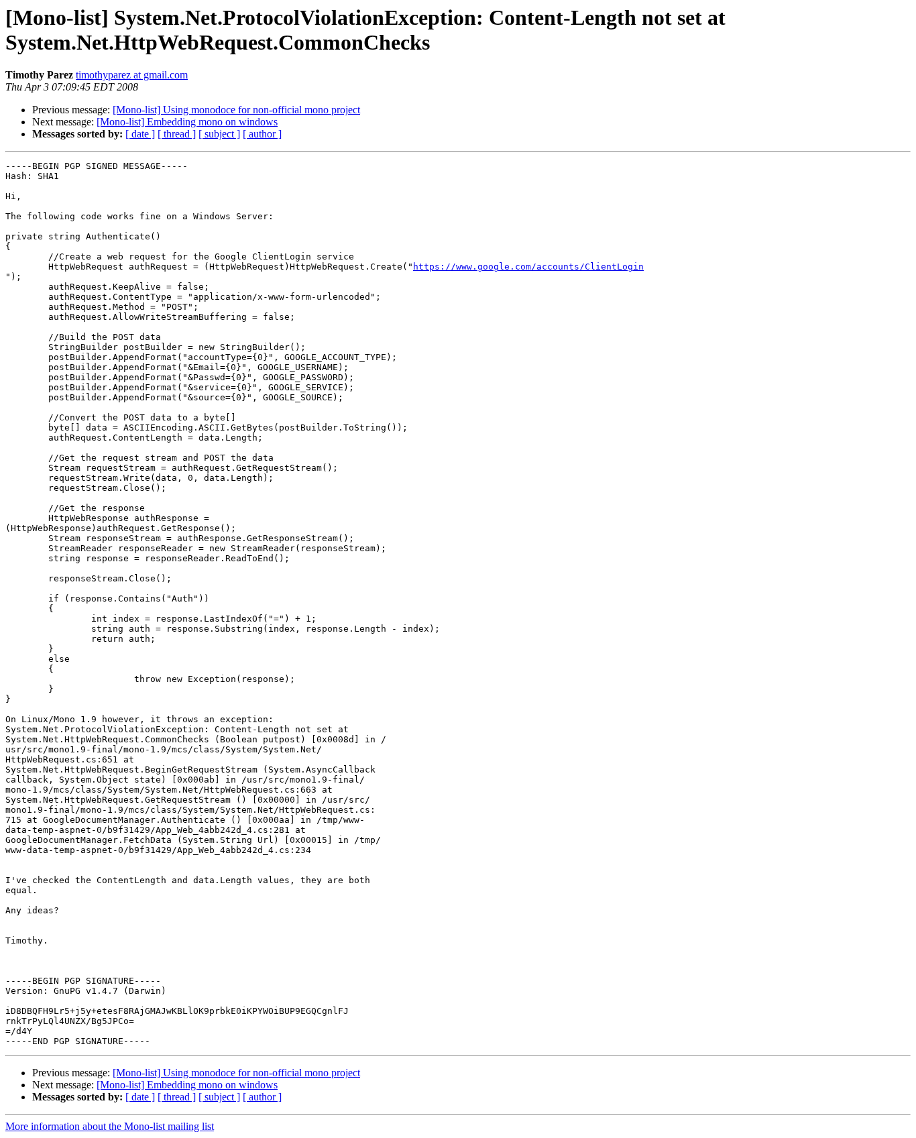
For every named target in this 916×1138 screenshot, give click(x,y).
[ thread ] (177, 133)
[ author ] (262, 133)
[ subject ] (219, 133)
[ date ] (140, 133)
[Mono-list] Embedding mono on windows (187, 121)
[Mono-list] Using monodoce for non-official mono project (236, 109)
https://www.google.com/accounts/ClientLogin (528, 267)
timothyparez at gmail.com (132, 74)
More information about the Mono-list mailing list (109, 1126)
